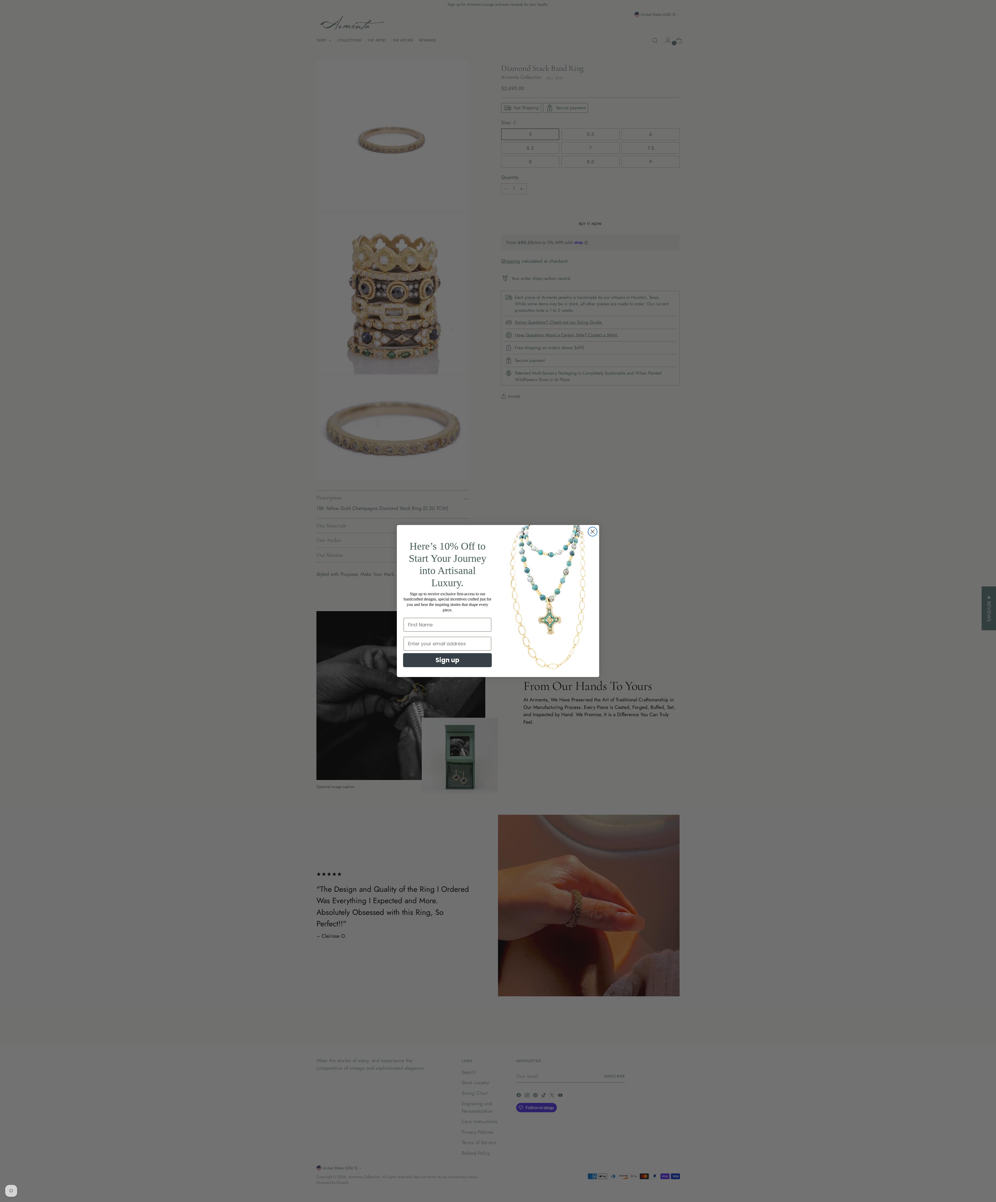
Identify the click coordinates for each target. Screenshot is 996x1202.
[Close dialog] (592, 531)
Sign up (447, 660)
